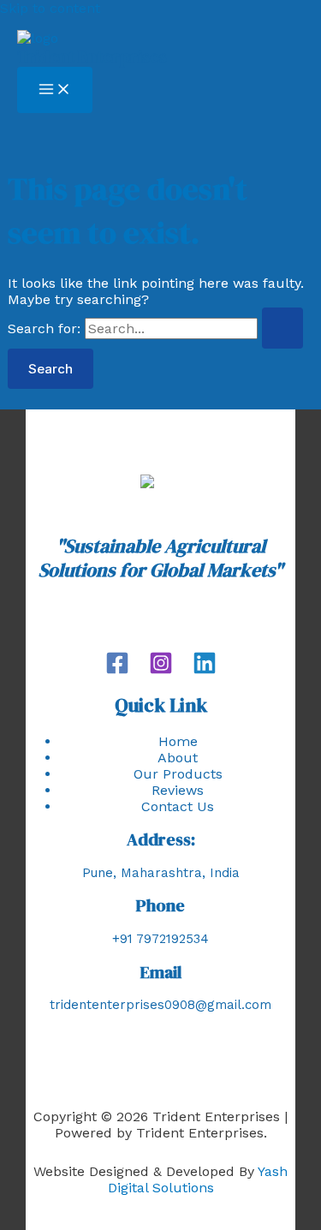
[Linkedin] (205, 670)
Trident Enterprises (92, 57)
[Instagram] (161, 670)
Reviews (178, 790)
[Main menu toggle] (54, 90)
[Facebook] (117, 670)
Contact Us (177, 806)
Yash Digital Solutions (198, 1179)
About (178, 757)
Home (178, 741)
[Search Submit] (282, 328)
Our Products (178, 774)
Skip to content (50, 8)
